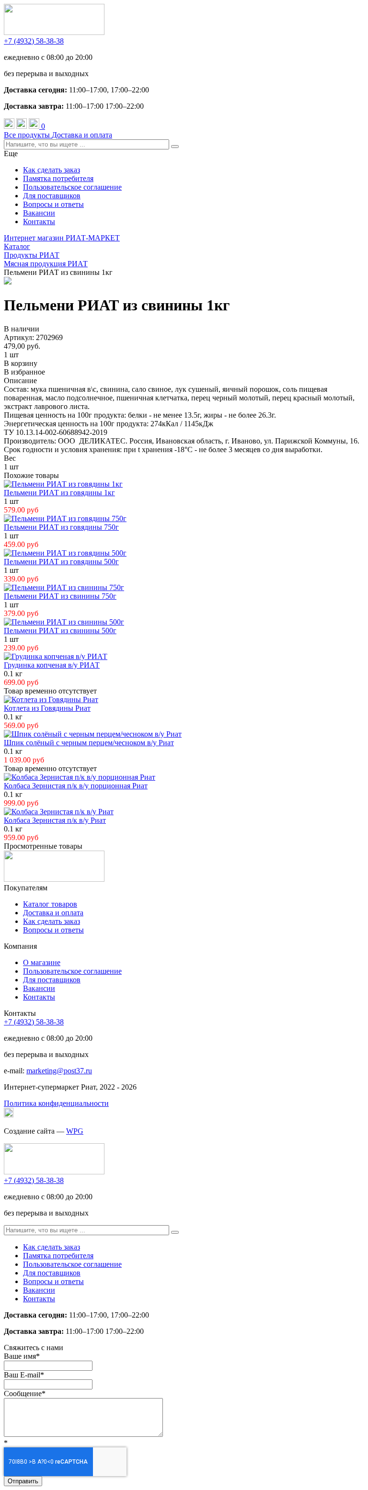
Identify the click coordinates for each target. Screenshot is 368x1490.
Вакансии (39, 213)
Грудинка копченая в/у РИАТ (52, 665)
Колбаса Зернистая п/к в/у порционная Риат (76, 786)
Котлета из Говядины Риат (47, 708)
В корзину (20, 363)
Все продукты (28, 135)
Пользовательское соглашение (72, 187)
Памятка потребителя (58, 178)
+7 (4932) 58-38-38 (34, 41)
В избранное (24, 372)
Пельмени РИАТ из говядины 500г (61, 561)
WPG (74, 1131)
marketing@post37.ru (59, 1071)
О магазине (41, 962)
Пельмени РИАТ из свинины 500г (60, 630)
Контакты (39, 221)
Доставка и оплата (82, 135)
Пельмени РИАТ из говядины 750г (61, 527)
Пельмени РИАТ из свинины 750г (60, 596)
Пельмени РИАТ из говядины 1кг (59, 493)
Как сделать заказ (51, 170)
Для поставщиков (51, 196)
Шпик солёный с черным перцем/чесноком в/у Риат (89, 743)
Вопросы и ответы (53, 204)
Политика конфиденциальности (56, 1103)
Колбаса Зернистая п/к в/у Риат (55, 820)
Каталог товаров (50, 904)
